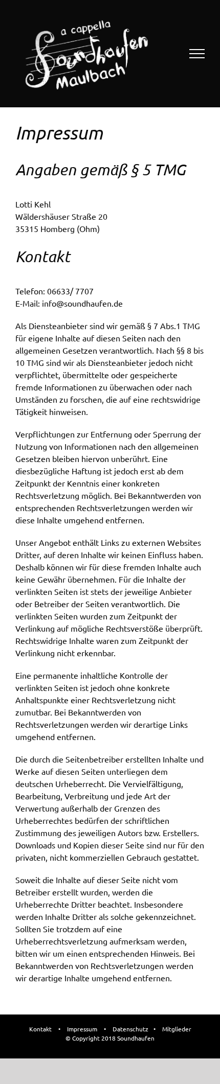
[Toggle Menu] (197, 53)
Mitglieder (176, 1029)
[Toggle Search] (162, 53)
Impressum (82, 1029)
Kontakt (40, 1029)
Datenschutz (130, 1029)
